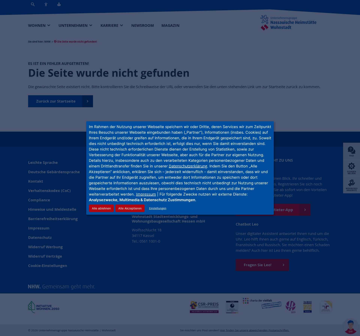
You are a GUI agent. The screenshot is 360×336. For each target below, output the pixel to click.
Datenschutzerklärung (188, 166)
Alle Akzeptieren (130, 208)
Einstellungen (157, 208)
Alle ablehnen (101, 208)
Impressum (146, 194)
